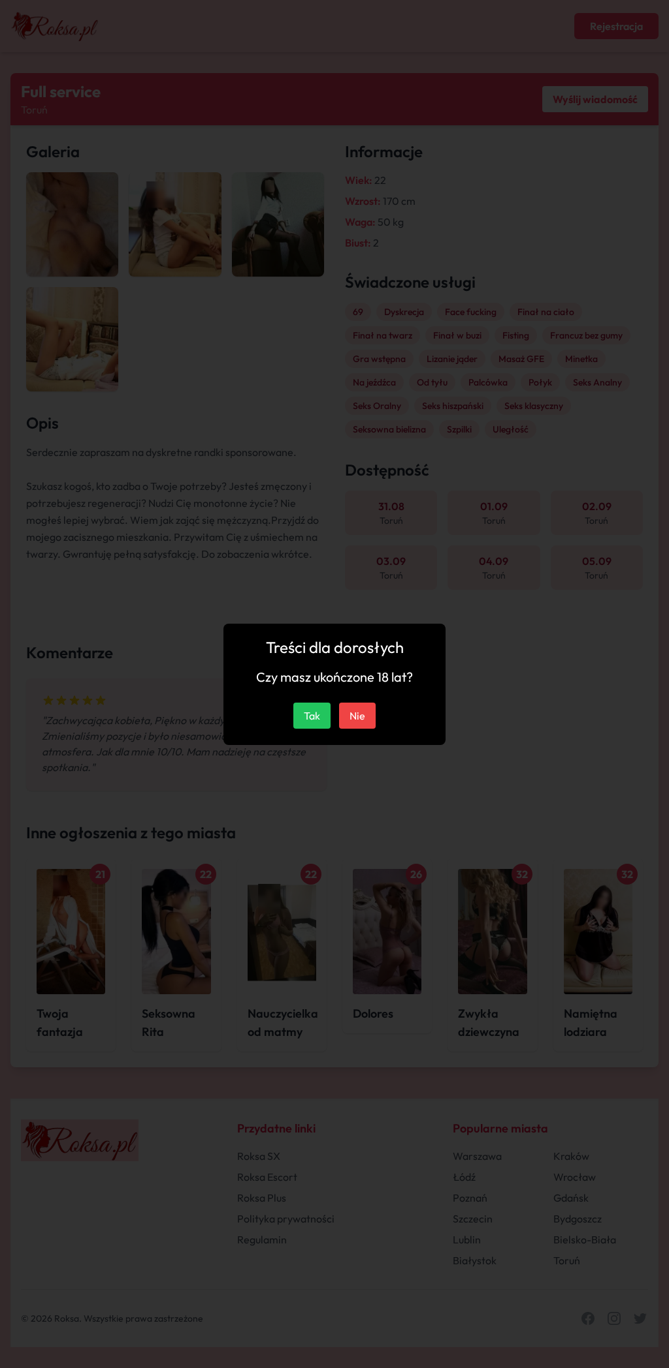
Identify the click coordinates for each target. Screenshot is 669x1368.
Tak (312, 715)
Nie (357, 715)
